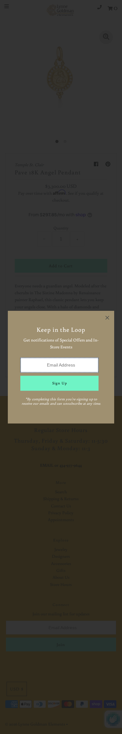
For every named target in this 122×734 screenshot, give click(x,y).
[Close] (107, 318)
